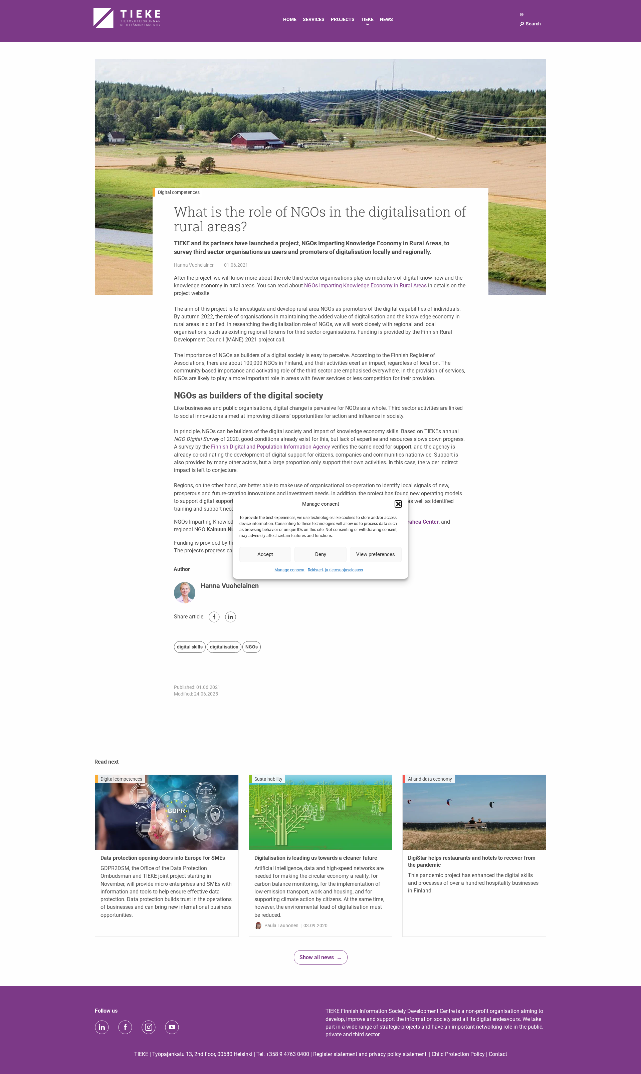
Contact (498, 1054)
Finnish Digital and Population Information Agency (270, 447)
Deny (320, 554)
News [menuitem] (386, 19)
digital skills (190, 646)
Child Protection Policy (458, 1054)
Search (530, 23)
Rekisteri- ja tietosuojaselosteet (335, 569)
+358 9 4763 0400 (287, 1054)
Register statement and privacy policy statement (369, 1054)
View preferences (375, 554)
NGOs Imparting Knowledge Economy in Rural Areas (365, 285)
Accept (265, 554)
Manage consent (289, 569)
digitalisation (224, 646)
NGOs (251, 646)
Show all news (316, 957)
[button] (398, 504)
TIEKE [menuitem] (367, 19)
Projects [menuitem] (343, 19)
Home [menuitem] (289, 19)
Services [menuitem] (314, 19)
